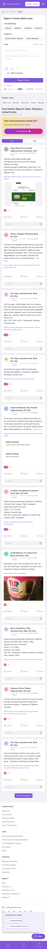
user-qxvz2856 (32, 298)
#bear (15, 177)
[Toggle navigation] (43, 4)
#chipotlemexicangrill (11, 433)
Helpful (9, 217)
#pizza (38, 177)
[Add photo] (6, 68)
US (7, 12)
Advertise (6, 872)
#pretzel (13, 267)
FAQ (3, 883)
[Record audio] (17, 68)
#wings (6, 179)
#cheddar (36, 265)
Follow (25, 217)
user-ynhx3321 (32, 558)
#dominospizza (9, 711)
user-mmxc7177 (33, 363)
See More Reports (23, 795)
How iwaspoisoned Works (12, 836)
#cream (6, 267)
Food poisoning (16, 920)
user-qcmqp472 (33, 239)
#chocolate (8, 714)
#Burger (41, 103)
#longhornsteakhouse (12, 522)
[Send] (40, 224)
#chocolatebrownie (19, 714)
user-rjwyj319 (31, 153)
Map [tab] (34, 141)
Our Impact (6, 847)
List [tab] (12, 141)
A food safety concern (18, 926)
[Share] (41, 148)
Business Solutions (9, 861)
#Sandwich (25, 103)
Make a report (32, 4)
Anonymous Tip (8, 890)
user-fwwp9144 (33, 413)
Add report (39, 947)
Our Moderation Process (12, 843)
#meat (22, 768)
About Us (6, 811)
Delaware (13, 12)
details (12, 155)
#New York (7, 103)
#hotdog (11, 330)
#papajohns (8, 177)
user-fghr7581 (32, 747)
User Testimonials (9, 825)
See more (37, 429)
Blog (4, 850)
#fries (6, 330)
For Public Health (9, 865)
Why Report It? (8, 822)
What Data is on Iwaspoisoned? (15, 840)
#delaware (21, 177)
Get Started (22, 131)
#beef (37, 766)
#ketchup (18, 330)
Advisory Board (8, 818)
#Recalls (16, 103)
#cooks (27, 768)
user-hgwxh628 (33, 693)
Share (41, 217)
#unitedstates (31, 177)
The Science (7, 814)
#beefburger (14, 768)
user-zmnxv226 (32, 496)
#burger (37, 327)
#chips (6, 436)
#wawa (6, 265)
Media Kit (6, 897)
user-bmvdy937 (33, 633)
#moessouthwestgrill (11, 659)
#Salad (33, 103)
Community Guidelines (11, 894)
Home (8, 947)
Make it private (17, 73)
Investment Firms (9, 868)
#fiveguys (7, 327)
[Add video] (12, 68)
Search (23, 947)
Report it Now (23, 80)
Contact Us (6, 886)
